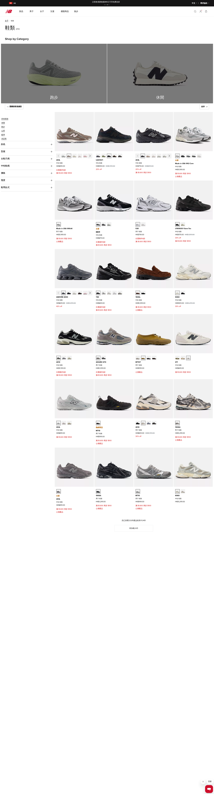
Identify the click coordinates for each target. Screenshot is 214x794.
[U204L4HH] (63, 156)
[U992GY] (177, 156)
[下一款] (90, 156)
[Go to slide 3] (107, 5)
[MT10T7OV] (154, 358)
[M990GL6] (58, 224)
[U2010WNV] (148, 423)
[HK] (9, 3)
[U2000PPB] (80, 293)
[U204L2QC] (69, 423)
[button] (201, 11)
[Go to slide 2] (106, 5)
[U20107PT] (64, 358)
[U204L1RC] (58, 491)
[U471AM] (188, 358)
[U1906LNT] (143, 293)
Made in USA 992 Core (184, 163)
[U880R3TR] (103, 224)
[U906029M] (183, 491)
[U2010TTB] (138, 423)
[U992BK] (194, 156)
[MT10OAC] (98, 423)
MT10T (138, 362)
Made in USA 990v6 (64, 228)
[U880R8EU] (98, 224)
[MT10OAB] (138, 491)
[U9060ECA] (177, 293)
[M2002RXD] (103, 358)
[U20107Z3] (120, 156)
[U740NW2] (103, 293)
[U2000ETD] (74, 293)
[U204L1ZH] (80, 156)
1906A (177, 427)
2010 (58, 362)
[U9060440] (177, 491)
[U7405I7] (114, 293)
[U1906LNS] (138, 293)
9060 (177, 297)
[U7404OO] (120, 293)
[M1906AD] (177, 423)
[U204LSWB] (164, 156)
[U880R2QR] (109, 224)
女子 (6, 21)
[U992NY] (188, 156)
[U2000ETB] (69, 293)
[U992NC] (199, 156)
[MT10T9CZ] (143, 358)
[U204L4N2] (58, 423)
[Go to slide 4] (109, 5)
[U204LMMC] (153, 156)
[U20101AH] (103, 156)
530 (137, 228)
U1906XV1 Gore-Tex (183, 228)
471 (176, 362)
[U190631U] (177, 224)
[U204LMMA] (148, 156)
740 (97, 297)
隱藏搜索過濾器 (15, 107)
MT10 (98, 431)
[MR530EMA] (143, 224)
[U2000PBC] (85, 293)
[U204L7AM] (85, 156)
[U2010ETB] (154, 423)
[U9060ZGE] (183, 293)
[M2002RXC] (98, 358)
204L (58, 160)
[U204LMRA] (143, 156)
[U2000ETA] (63, 293)
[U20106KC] (98, 156)
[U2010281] (69, 358)
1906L (137, 297)
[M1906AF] (98, 491)
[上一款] (58, 156)
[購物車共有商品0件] (206, 11)
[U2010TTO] (143, 423)
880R (98, 232)
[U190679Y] (183, 224)
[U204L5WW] (74, 156)
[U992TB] (183, 156)
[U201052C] (109, 156)
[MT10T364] (148, 358)
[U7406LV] (109, 293)
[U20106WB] (114, 156)
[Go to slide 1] (105, 5)
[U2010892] (58, 358)
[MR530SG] (138, 224)
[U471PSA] (177, 358)
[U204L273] (69, 156)
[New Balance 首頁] (9, 11)
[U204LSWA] (159, 156)
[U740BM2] (98, 293)
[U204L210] (64, 423)
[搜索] (195, 11)
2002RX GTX (101, 362)
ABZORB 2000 (62, 297)
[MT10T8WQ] (138, 358)
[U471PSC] (183, 358)
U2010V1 (99, 160)
